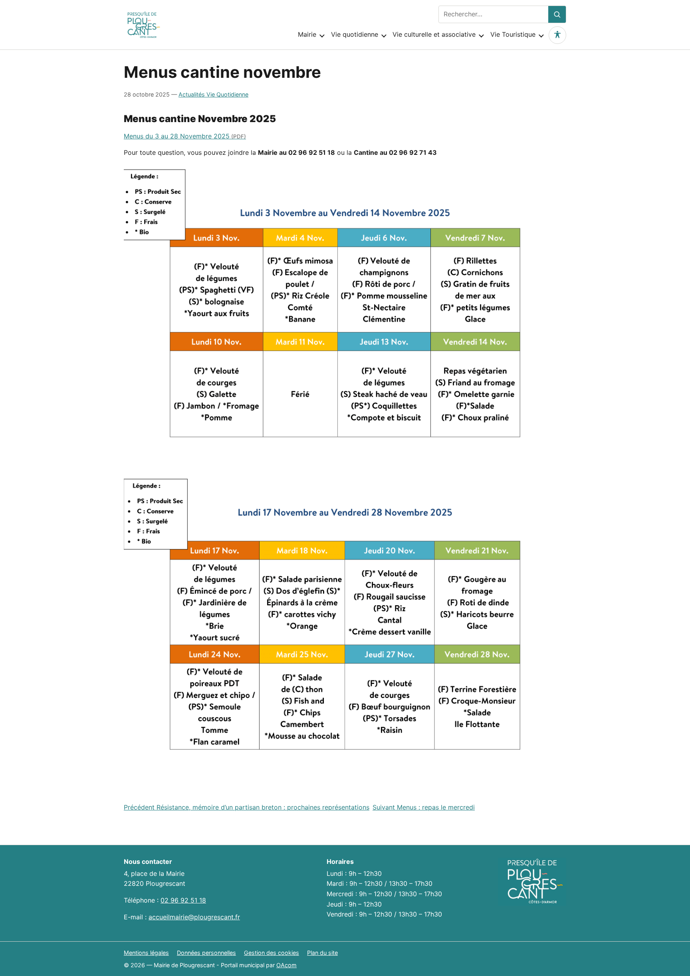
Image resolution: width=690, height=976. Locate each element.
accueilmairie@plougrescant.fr (194, 917)
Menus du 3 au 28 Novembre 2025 (177, 136)
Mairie (307, 34)
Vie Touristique (512, 34)
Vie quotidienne (354, 34)
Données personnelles (206, 952)
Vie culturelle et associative (434, 34)
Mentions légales (146, 952)
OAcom (286, 965)
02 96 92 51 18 (183, 900)
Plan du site (322, 952)
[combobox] (493, 14)
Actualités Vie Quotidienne (213, 94)
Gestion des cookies (271, 952)
